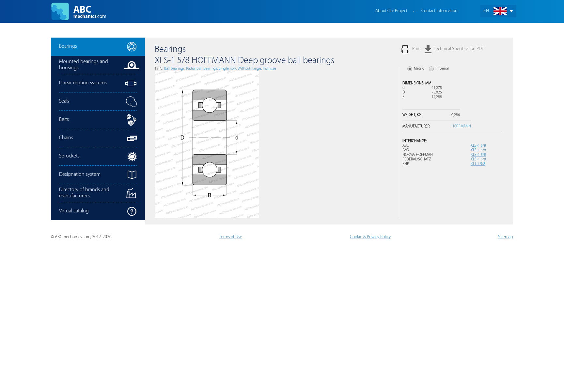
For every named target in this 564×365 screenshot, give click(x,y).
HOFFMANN (461, 126)
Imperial (442, 69)
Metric (419, 69)
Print (416, 48)
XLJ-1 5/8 (478, 164)
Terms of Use (230, 237)
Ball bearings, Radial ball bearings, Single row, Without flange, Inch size (220, 69)
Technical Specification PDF (459, 48)
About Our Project (391, 10)
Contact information (439, 10)
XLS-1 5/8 (478, 146)
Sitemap (505, 237)
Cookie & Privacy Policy (370, 237)
